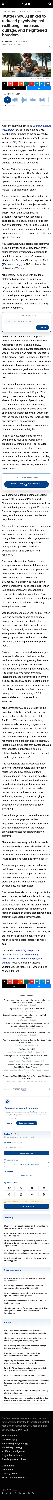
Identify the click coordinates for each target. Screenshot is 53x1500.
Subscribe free (26, 1153)
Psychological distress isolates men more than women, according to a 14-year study (24, 1362)
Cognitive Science (12, 1455)
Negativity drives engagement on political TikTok (27, 1009)
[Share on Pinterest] (31, 84)
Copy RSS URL (26, 1176)
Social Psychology (23, 11)
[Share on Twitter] (4, 84)
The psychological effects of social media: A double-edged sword (27, 1032)
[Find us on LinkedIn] (11, 1493)
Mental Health (9, 1435)
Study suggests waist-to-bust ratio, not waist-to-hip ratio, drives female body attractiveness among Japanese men (26, 1243)
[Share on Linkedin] (36, 84)
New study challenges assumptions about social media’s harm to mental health (27, 1016)
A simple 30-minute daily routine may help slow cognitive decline (25, 1234)
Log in (9, 1123)
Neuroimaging (9, 1439)
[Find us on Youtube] (24, 1493)
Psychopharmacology (14, 1459)
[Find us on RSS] (20, 1493)
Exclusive (11, 11)
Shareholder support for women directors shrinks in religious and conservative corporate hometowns (26, 1310)
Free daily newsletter (26, 316)
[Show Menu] (3, 4)
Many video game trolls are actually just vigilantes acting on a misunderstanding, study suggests (26, 1399)
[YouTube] (32, 1194)
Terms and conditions (14, 1477)
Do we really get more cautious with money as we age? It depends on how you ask (25, 1294)
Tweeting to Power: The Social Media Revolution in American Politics (26, 1057)
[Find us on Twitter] (7, 1493)
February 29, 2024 (22, 41)
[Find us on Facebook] (2, 1493)
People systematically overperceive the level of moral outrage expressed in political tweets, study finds (27, 1001)
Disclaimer (8, 1469)
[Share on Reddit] (21, 84)
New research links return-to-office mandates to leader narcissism (25, 1302)
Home (4, 11)
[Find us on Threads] (29, 1493)
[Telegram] (43, 1194)
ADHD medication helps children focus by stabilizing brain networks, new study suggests (25, 1332)
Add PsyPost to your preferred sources (26, 484)
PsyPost (26, 3)
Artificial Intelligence (13, 1451)
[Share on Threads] (14, 88)
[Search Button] (49, 4)
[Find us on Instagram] (15, 1493)
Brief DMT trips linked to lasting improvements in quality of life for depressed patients (25, 1369)
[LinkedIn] (43, 1188)
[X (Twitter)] (21, 1188)
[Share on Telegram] (42, 84)
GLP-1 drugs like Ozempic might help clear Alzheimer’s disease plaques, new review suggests (26, 1252)
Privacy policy (9, 1473)
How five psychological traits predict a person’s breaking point (25, 1259)
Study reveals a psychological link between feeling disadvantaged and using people (26, 1227)
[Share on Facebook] (47, 84)
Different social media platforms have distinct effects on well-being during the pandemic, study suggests (27, 1025)
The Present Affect (26, 1049)
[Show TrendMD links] (49, 1089)
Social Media (36, 11)
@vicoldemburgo (12, 264)
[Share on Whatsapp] (26, 84)
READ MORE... (19, 1429)
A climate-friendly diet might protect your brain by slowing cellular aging (26, 1391)
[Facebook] (9, 1188)
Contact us (8, 1465)
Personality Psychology (15, 1443)
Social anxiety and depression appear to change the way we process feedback (25, 1347)
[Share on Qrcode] (15, 84)
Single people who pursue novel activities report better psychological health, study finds (25, 1339)
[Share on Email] (10, 84)
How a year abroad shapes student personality (24, 1375)
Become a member (27, 1123)
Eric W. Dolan (7, 41)
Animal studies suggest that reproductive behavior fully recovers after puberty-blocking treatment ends (26, 1382)
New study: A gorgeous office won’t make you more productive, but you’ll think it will (24, 1287)
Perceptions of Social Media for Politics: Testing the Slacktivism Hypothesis (27, 1077)
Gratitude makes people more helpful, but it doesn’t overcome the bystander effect (23, 1354)
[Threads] (9, 1194)
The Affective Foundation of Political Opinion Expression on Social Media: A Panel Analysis (27, 1066)
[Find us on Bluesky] (33, 1493)
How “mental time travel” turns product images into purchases (24, 1279)
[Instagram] (21, 1194)
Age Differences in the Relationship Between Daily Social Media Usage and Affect (27, 1041)
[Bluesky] (32, 1188)
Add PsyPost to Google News (26, 1164)
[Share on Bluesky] (39, 88)
